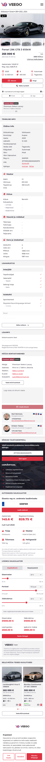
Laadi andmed (22, 510)
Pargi (34, 81)
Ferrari (11, 11)
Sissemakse (7, 574)
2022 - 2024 (23, 11)
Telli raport (22, 459)
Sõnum (13, 81)
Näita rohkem (21, 325)
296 (16, 11)
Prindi (13, 96)
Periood (5, 586)
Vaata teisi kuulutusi (13, 382)
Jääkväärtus (7, 598)
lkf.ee (31, 166)
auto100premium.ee (20, 377)
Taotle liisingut (22, 636)
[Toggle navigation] (42, 4)
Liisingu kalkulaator (35, 59)
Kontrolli (25, 163)
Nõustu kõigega (34, 757)
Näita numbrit (24, 86)
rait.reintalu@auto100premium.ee (23, 420)
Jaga (34, 96)
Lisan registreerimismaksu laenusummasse (18, 611)
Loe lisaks (8, 756)
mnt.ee (25, 166)
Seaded (20, 757)
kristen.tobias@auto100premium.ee (24, 432)
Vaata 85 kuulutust (22, 713)
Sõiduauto (4, 11)
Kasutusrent (32, 568)
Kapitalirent (12, 568)
